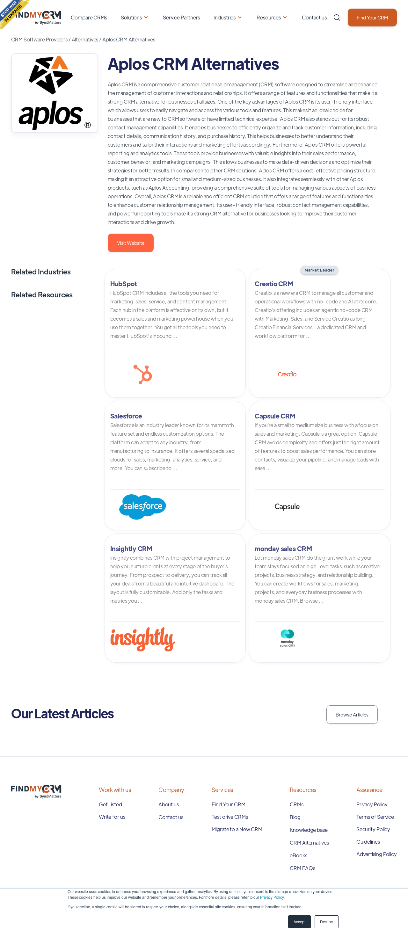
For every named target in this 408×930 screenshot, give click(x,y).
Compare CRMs (89, 17)
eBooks (298, 855)
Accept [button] (299, 921)
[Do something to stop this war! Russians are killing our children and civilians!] (14, 14)
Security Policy (373, 829)
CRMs (296, 804)
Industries (225, 17)
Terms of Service (375, 816)
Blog (295, 817)
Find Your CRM (372, 17)
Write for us (112, 816)
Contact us (314, 17)
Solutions (131, 17)
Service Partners (181, 17)
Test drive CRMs (230, 816)
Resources (269, 17)
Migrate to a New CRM (237, 829)
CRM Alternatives (309, 842)
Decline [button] (326, 921)
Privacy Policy (272, 897)
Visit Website (130, 243)
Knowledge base (309, 829)
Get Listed (110, 804)
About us (168, 804)
